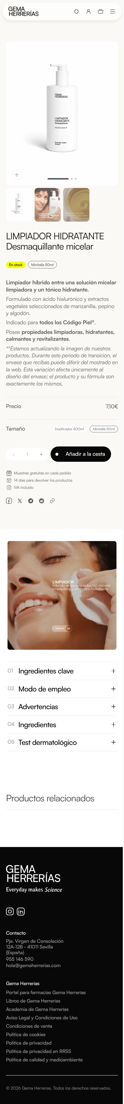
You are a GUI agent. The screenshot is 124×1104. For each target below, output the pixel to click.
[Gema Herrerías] (23, 11)
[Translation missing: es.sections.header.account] (88, 11)
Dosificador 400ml (70, 429)
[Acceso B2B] (76, 11)
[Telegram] (31, 501)
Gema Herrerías (36, 1088)
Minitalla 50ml (105, 429)
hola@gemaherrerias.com (33, 965)
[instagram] (10, 911)
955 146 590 (19, 959)
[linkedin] (21, 911)
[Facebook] (9, 501)
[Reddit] (42, 501)
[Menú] (112, 11)
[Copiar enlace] (52, 501)
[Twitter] (20, 501)
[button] (100, 11)
